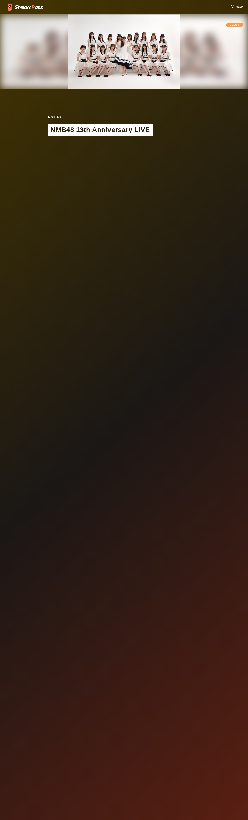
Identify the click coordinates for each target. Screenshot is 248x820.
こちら (129, 490)
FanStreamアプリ (124, 637)
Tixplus (25, 7)
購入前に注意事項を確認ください (178, 318)
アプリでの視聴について (165, 617)
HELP (239, 6)
